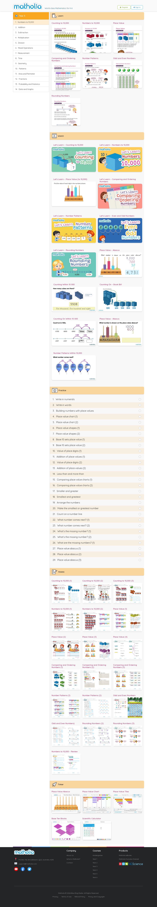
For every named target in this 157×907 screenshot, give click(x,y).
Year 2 (95, 863)
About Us (70, 855)
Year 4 (95, 870)
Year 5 (95, 874)
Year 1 (95, 859)
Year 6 (95, 877)
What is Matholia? (73, 859)
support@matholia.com (28, 864)
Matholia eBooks (125, 855)
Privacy (55, 897)
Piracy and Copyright (96, 897)
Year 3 (95, 866)
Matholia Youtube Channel (129, 859)
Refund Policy (80, 897)
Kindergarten (98, 855)
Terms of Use (66, 897)
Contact (70, 863)
